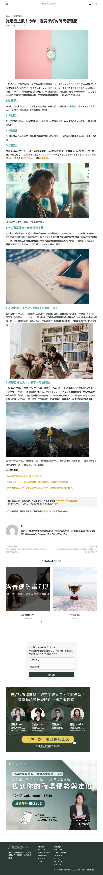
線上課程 (41, 849)
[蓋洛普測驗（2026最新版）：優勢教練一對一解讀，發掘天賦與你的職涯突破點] (28, 589)
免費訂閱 (51, 674)
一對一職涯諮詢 (44, 852)
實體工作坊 (42, 855)
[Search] (96, 3)
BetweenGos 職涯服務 (66, 501)
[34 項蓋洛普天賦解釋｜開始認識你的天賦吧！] (75, 589)
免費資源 (41, 858)
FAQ (40, 861)
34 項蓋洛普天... (75, 615)
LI (58, 864)
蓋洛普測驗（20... (28, 615)
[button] (9, 594)
